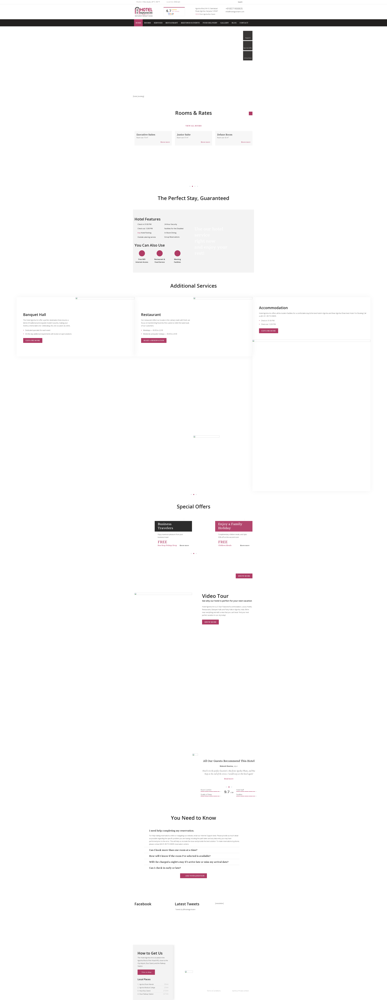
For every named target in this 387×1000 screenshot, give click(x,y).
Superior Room (185, 134)
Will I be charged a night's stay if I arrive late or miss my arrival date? (188, 862)
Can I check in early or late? (165, 868)
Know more (165, 142)
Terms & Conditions (214, 991)
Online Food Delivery (192, 956)
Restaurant (171, 22)
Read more (228, 781)
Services (158, 22)
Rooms (147, 22)
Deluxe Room (144, 134)
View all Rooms (193, 126)
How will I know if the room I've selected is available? (180, 856)
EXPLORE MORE (33, 340)
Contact (244, 22)
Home (138, 22)
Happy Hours (131, 524)
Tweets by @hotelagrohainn (185, 909)
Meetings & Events (190, 22)
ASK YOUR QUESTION (194, 875)
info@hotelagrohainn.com (235, 11)
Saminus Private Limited (240, 991)
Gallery (224, 22)
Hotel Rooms (189, 960)
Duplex (221, 134)
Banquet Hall (189, 964)
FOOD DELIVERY (210, 22)
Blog (234, 22)
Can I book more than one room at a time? (173, 850)
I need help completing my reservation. (171, 831)
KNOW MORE (244, 576)
